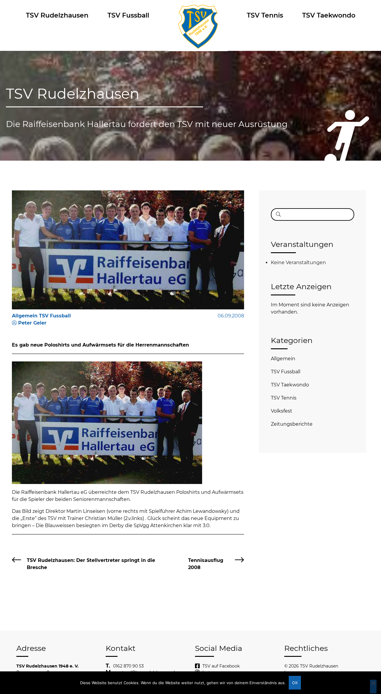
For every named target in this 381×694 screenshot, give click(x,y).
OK (295, 682)
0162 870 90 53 (128, 666)
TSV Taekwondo (328, 15)
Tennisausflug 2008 (205, 563)
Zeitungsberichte (292, 424)
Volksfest (281, 411)
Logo (198, 15)
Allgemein (283, 358)
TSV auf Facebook (221, 666)
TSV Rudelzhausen (57, 15)
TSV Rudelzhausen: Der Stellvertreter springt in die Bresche (91, 563)
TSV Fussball (128, 15)
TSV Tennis (265, 15)
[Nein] (373, 686)
